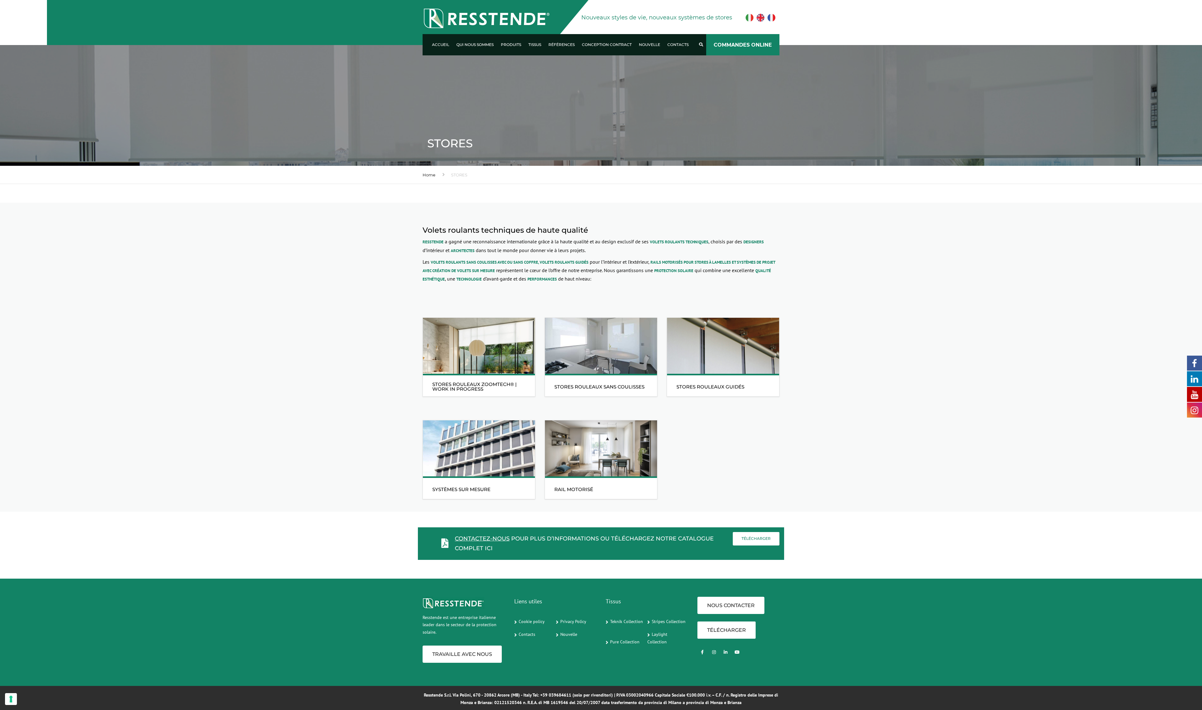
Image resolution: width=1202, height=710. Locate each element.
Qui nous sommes (475, 44)
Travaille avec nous (462, 654)
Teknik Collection (626, 621)
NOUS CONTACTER (731, 605)
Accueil (440, 44)
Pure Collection (625, 642)
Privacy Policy (573, 621)
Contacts (678, 44)
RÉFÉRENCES (561, 44)
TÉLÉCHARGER (726, 630)
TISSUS (534, 44)
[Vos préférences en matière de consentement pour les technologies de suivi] (11, 699)
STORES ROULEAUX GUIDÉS (710, 386)
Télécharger (756, 538)
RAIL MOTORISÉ (573, 489)
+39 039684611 (555, 695)
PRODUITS (511, 44)
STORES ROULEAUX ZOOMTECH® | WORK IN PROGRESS (474, 386)
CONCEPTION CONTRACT (607, 44)
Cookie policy (532, 621)
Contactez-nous (482, 538)
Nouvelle (649, 44)
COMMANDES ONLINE (743, 45)
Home (429, 174)
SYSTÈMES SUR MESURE (461, 489)
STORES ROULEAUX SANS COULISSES (599, 386)
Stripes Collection (669, 621)
